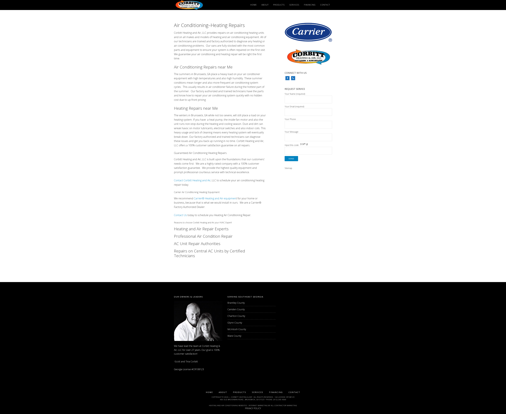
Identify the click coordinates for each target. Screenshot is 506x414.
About (223, 392)
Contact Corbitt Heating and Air (192, 180)
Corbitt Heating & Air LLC (197, 5)
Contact (294, 392)
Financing (276, 392)
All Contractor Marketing (284, 405)
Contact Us (180, 215)
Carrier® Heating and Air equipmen (215, 198)
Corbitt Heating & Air (241, 397)
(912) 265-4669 (279, 399)
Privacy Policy (253, 408)
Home (209, 392)
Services (257, 392)
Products (239, 392)
